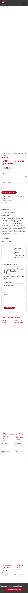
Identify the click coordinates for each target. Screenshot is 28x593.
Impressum (20, 585)
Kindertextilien (13, 153)
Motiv (2, 179)
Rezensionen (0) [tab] (5, 215)
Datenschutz (3, 586)
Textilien (7, 153)
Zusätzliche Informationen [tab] (8, 212)
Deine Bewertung (8, 282)
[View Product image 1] (4, 147)
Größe (3, 173)
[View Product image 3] (19, 147)
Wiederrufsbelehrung (16, 586)
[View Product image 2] (12, 147)
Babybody (10, 198)
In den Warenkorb (9, 192)
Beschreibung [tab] (5, 209)
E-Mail (6, 301)
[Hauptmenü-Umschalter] (24, 3)
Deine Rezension (9, 285)
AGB (9, 586)
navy (15, 245)
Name (5, 294)
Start (2, 153)
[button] (14, 589)
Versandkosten (9, 200)
